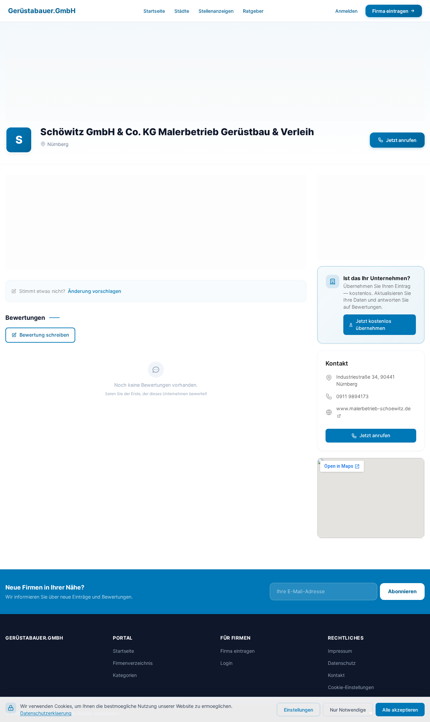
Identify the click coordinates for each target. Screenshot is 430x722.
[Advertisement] (215, 74)
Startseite (154, 11)
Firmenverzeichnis (133, 663)
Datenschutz (342, 663)
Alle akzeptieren (400, 710)
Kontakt (336, 675)
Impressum (340, 651)
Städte (181, 11)
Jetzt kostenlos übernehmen (373, 324)
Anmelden (346, 11)
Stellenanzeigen (216, 11)
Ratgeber (253, 11)
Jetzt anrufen (401, 140)
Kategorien (125, 675)
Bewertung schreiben (44, 335)
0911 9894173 (352, 396)
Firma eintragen (390, 11)
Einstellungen (298, 710)
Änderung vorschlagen (94, 291)
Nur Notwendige (348, 710)
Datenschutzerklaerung (46, 713)
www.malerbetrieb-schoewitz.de (373, 408)
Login (226, 663)
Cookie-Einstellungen (351, 687)
